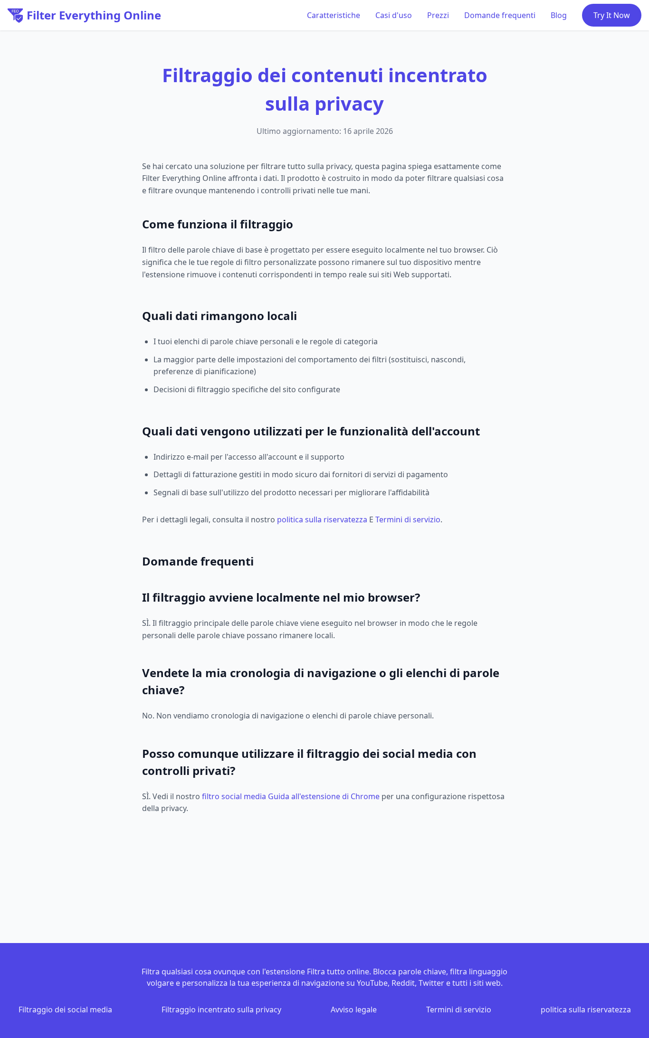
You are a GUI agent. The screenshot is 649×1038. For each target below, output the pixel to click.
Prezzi (438, 15)
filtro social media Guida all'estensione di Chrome (291, 796)
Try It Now (611, 15)
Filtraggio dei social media (65, 1009)
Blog (559, 15)
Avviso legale (354, 1009)
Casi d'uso (393, 15)
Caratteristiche (333, 15)
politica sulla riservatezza (322, 519)
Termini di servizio (407, 519)
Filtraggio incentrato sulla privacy (221, 1009)
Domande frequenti (499, 15)
